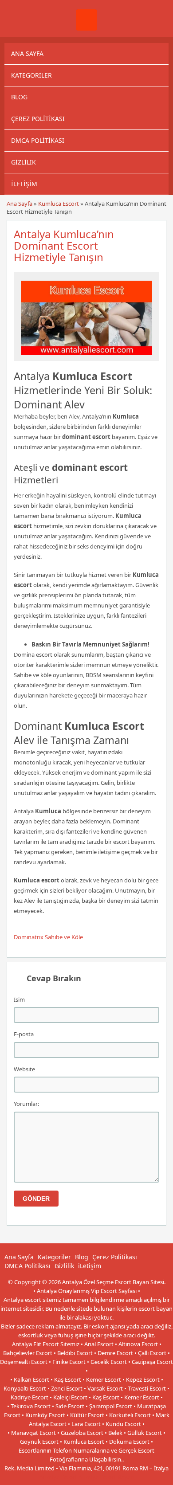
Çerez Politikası (38, 118)
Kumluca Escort (58, 204)
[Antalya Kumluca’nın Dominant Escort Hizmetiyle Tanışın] (86, 357)
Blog (19, 97)
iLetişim (24, 184)
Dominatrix (28, 937)
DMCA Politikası (37, 140)
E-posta (24, 1034)
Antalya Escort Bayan (106, 1477)
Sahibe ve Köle (64, 937)
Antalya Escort (58, 1477)
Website (24, 1069)
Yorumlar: (26, 1104)
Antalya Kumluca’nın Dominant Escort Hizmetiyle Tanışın (64, 245)
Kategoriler (31, 75)
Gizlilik (23, 162)
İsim (19, 999)
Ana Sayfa (27, 53)
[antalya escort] (86, 28)
